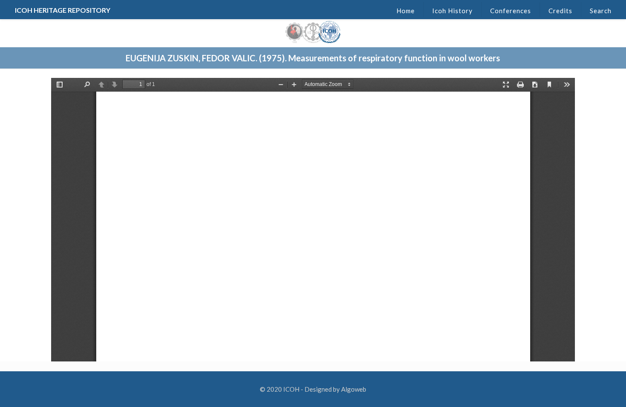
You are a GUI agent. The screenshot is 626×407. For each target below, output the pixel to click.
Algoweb (353, 389)
